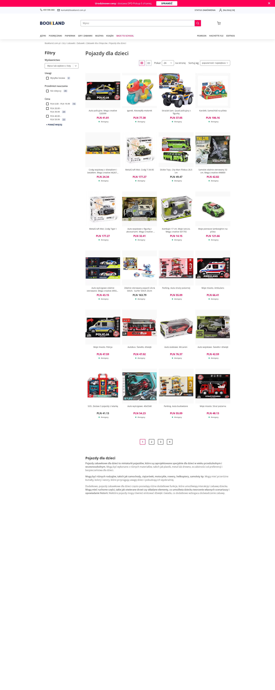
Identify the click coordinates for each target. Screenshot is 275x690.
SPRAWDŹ (166, 3)
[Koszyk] (219, 23)
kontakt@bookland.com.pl (73, 10)
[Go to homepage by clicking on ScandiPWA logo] (52, 23)
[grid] (142, 63)
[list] (148, 63)
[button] (198, 23)
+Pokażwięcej (54, 124)
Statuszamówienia (205, 10)
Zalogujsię (229, 10)
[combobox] (46, 66)
